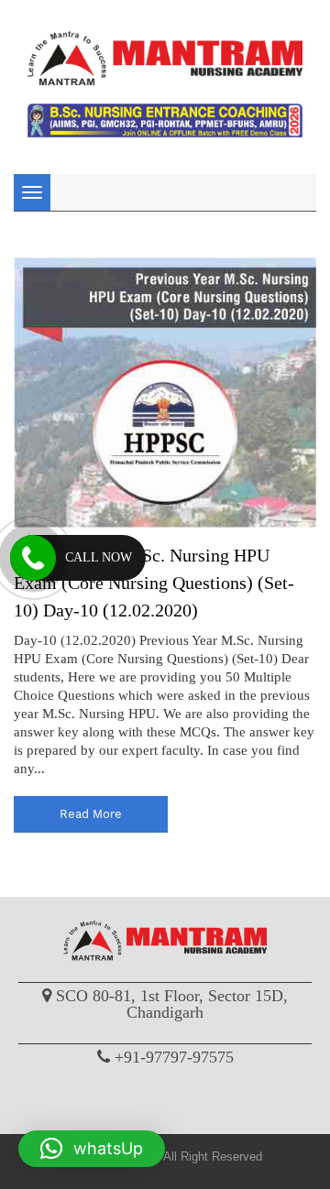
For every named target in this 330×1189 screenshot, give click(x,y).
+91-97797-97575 (174, 1057)
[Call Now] (33, 558)
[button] (91, 1148)
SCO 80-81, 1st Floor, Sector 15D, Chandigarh (172, 1003)
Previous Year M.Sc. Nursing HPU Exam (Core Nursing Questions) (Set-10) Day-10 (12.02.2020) (154, 582)
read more (91, 814)
